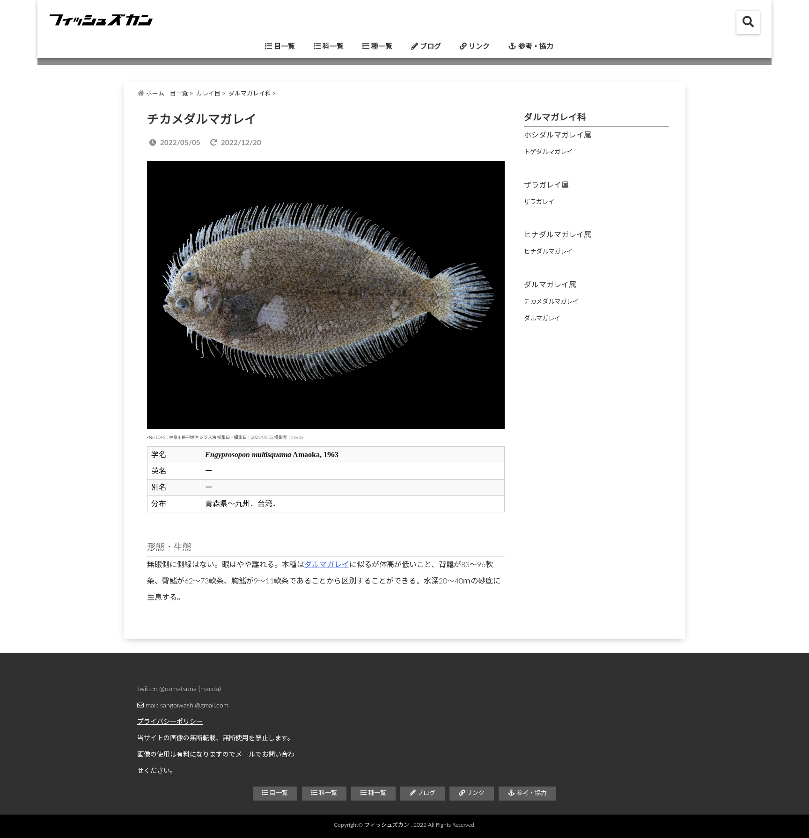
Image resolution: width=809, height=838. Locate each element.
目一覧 (283, 46)
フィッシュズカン (386, 825)
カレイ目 (208, 94)
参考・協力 (534, 46)
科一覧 (332, 46)
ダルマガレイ (326, 564)
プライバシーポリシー (170, 722)
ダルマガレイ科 (249, 94)
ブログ (429, 46)
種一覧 (380, 46)
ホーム (154, 94)
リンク (478, 46)
